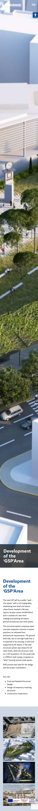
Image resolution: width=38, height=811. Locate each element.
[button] (36, 800)
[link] (35, 15)
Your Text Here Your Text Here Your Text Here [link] (19, 727)
